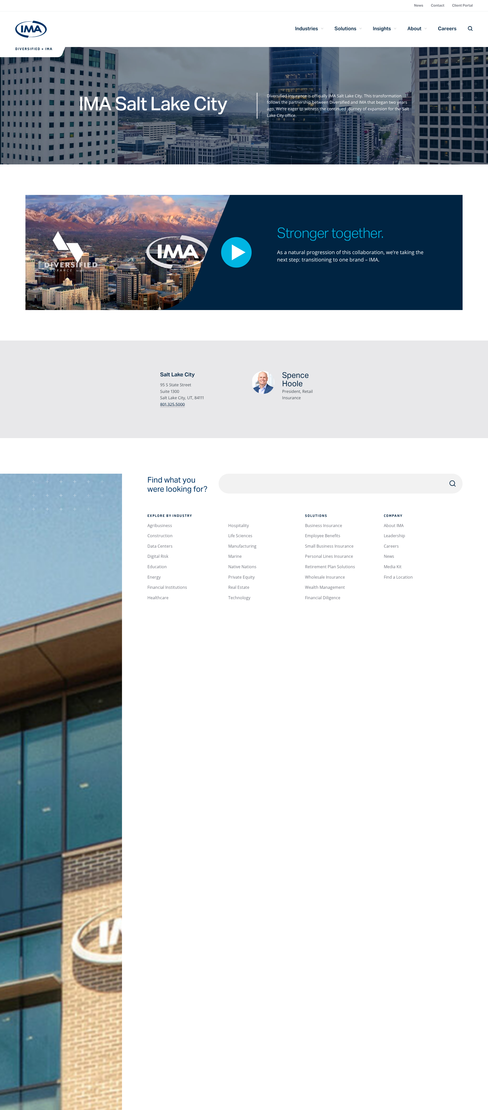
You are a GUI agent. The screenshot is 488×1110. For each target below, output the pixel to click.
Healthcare (158, 597)
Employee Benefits (322, 535)
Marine (235, 556)
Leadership (394, 535)
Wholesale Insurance (325, 577)
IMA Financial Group (31, 29)
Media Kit (393, 566)
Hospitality (238, 525)
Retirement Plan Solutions (330, 566)
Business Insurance (323, 525)
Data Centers (160, 546)
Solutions (345, 28)
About (414, 28)
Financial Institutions (167, 587)
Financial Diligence (322, 597)
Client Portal (462, 5)
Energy (154, 577)
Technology (239, 597)
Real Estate (238, 587)
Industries (306, 28)
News (418, 5)
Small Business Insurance (329, 546)
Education (157, 566)
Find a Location (398, 577)
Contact (437, 5)
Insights (382, 28)
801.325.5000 (172, 404)
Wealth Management (325, 587)
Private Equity (241, 577)
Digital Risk (157, 556)
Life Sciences (240, 535)
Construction (160, 535)
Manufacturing (242, 546)
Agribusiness (159, 525)
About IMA (394, 525)
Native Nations (242, 566)
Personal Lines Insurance (329, 556)
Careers (447, 28)
